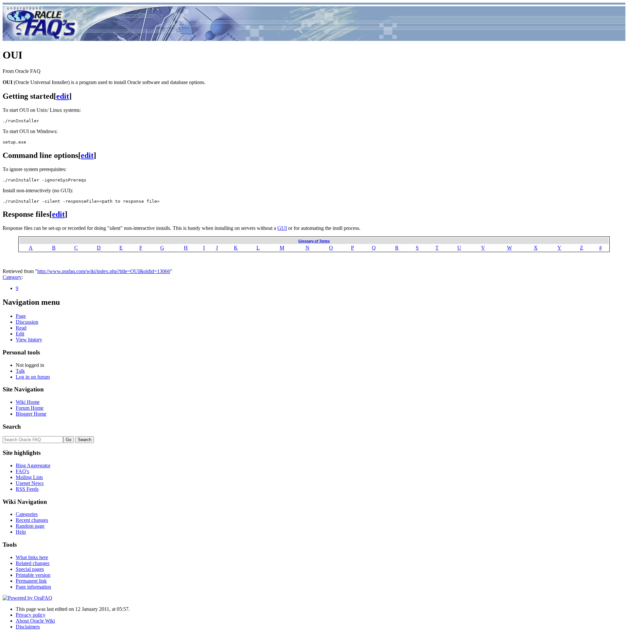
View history (29, 339)
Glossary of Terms (314, 241)
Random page (30, 526)
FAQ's (22, 471)
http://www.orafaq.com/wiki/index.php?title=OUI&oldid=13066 (103, 271)
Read (21, 328)
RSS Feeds (27, 489)
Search (12, 426)
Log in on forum (33, 377)
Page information (33, 587)
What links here (32, 557)
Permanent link (31, 581)
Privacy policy (30, 615)
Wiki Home (28, 402)
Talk (20, 371)
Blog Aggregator (33, 465)
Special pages (30, 569)
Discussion (27, 322)
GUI (282, 228)
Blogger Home (31, 414)
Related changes (32, 563)
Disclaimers (28, 626)
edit (62, 96)
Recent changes (32, 520)
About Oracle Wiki (35, 621)
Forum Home (30, 408)
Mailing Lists (29, 477)
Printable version (33, 575)
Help (21, 532)
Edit (20, 333)
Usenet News (30, 483)
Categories (27, 514)
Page (21, 316)
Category (12, 277)
